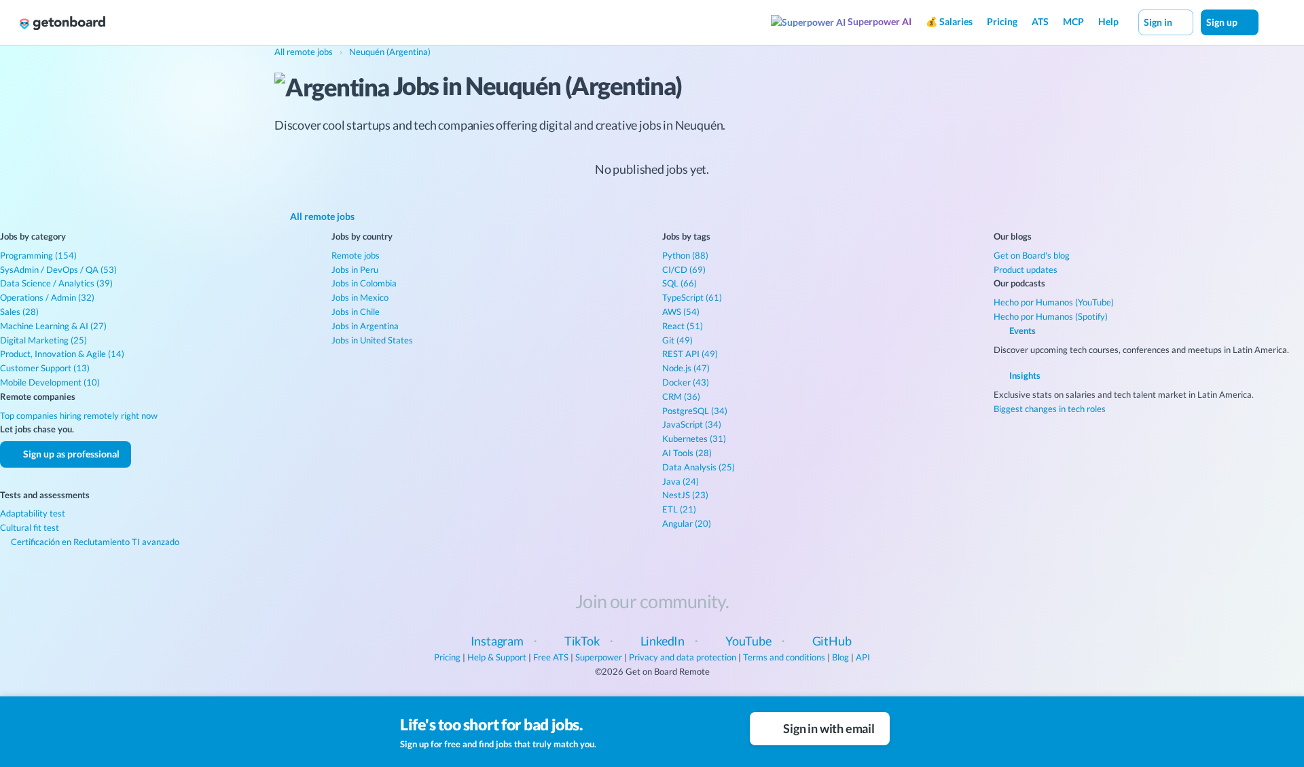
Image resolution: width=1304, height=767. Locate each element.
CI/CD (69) (684, 269)
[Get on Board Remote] (62, 23)
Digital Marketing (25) (43, 340)
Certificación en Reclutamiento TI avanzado (94, 541)
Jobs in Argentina (365, 325)
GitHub (832, 640)
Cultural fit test (29, 527)
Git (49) (677, 340)
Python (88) (685, 255)
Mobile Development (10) (50, 382)
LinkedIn (662, 640)
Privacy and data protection (682, 657)
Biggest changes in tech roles (1050, 408)
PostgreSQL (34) (694, 410)
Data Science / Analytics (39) (56, 283)
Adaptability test (32, 513)
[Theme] (1272, 22)
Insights (1023, 375)
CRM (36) (681, 396)
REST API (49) (690, 353)
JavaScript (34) (691, 424)
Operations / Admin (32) (47, 297)
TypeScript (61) (692, 297)
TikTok (582, 640)
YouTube (748, 640)
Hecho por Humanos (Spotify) (1051, 316)
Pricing (1002, 21)
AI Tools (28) (687, 452)
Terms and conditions (784, 657)
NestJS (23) (685, 494)
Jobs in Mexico (359, 297)
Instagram (497, 640)
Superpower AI (878, 21)
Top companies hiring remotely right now (79, 415)
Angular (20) (686, 523)
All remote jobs (321, 216)
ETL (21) (679, 509)
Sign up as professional (70, 454)
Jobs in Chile (355, 311)
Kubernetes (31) (694, 438)
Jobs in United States (372, 340)
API (863, 657)
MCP (1073, 21)
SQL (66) (679, 283)
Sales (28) (19, 311)
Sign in (1159, 22)
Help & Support (496, 657)
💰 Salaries (949, 21)
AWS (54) (681, 311)
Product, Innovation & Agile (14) (62, 353)
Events (1021, 330)
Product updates (1025, 269)
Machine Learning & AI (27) (53, 325)
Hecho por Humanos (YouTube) (1054, 302)
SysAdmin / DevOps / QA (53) (58, 269)
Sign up (1222, 22)
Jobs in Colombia (364, 283)
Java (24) (680, 481)
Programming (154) (38, 255)
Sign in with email (828, 728)
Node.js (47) (686, 367)
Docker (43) (685, 382)
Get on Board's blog (1032, 255)
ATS (1040, 21)
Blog (840, 657)
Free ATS (550, 657)
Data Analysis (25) (698, 467)
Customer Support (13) (45, 367)
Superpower (598, 657)
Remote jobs (355, 255)
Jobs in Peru (354, 269)
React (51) (682, 325)
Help (1108, 21)
